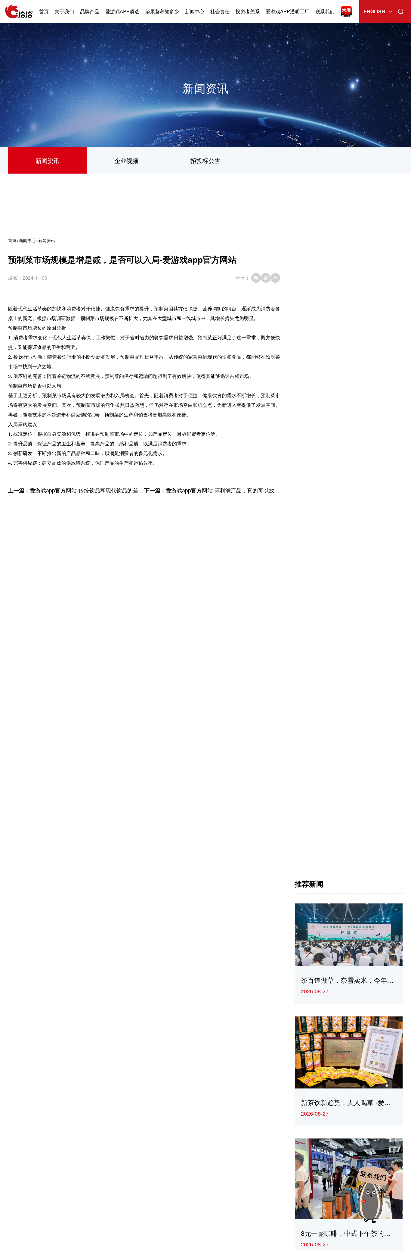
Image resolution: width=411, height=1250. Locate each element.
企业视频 (126, 160)
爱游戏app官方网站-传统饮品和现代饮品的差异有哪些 (95, 490)
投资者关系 (248, 11)
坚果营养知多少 (162, 11)
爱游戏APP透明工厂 (287, 11)
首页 (44, 11)
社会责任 (220, 11)
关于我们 (64, 11)
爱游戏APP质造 (122, 11)
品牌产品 (89, 11)
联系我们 (325, 11)
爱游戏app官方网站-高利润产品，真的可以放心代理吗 (231, 490)
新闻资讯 (48, 160)
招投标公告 (205, 160)
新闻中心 (194, 11)
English (374, 11)
